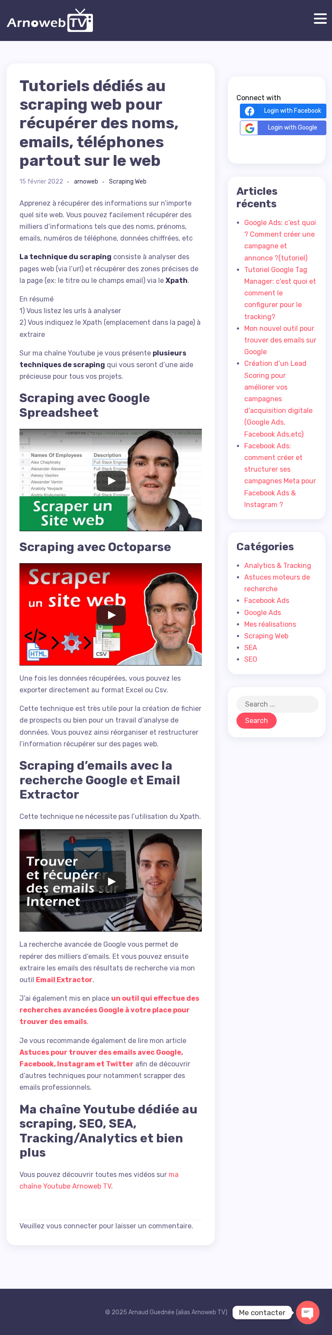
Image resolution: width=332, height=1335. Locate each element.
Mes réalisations (270, 624)
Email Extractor (64, 980)
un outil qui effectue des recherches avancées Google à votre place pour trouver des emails (109, 1010)
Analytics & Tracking (277, 565)
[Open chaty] (307, 1312)
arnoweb (86, 181)
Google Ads (262, 613)
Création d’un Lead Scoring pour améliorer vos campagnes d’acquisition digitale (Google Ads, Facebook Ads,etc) (278, 398)
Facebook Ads (266, 600)
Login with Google (292, 127)
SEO (250, 659)
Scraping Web (128, 181)
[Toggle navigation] (318, 19)
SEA (250, 648)
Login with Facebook (292, 110)
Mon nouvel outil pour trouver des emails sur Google (280, 340)
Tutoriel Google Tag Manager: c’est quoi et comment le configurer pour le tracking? (280, 293)
